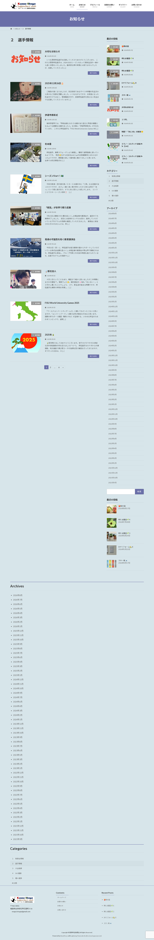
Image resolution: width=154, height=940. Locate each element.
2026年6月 (112, 223)
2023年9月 (112, 370)
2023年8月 (112, 375)
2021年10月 (113, 478)
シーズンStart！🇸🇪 (54, 176)
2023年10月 (113, 365)
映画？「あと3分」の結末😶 (132, 132)
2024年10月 (113, 316)
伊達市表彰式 (51, 115)
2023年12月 (113, 355)
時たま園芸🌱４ (128, 58)
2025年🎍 (50, 334)
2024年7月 (112, 326)
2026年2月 (112, 243)
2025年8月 (112, 272)
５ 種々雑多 (113, 196)
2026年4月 (112, 233)
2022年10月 (113, 419)
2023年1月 (112, 404)
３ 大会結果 (113, 186)
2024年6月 (112, 331)
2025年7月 (112, 277)
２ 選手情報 (113, 181)
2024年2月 (112, 346)
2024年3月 (112, 341)
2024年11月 (113, 311)
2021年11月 (113, 473)
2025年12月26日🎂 (54, 83)
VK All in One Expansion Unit (92, 936)
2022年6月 (112, 438)
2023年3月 (112, 394)
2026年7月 (112, 218)
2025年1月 (112, 302)
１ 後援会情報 (114, 176)
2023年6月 (112, 385)
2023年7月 (112, 380)
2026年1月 (112, 248)
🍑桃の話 (125, 46)
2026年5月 (112, 228)
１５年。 (125, 119)
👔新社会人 (50, 271)
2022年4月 (112, 448)
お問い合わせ (61, 910)
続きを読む (93, 73)
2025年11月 (113, 257)
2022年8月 (112, 429)
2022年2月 (112, 458)
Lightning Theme (76, 936)
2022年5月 (112, 443)
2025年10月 (113, 262)
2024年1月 (112, 350)
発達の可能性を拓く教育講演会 (60, 239)
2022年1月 (112, 463)
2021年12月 (113, 468)
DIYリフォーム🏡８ (129, 83)
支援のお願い (61, 902)
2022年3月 (112, 453)
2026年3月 (112, 238)
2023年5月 (112, 390)
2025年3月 (112, 292)
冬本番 (48, 144)
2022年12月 (113, 409)
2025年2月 (112, 297)
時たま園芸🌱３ (128, 71)
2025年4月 (112, 287)
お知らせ (60, 906)
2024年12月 (113, 306)
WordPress (64, 936)
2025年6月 (112, 282)
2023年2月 (112, 399)
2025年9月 (112, 267)
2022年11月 (113, 414)
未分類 (110, 200)
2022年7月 (112, 434)
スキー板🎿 (126, 95)
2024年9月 (112, 321)
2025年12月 (113, 253)
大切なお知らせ (52, 51)
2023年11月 (113, 360)
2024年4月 (112, 336)
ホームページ (61, 897)
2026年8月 (112, 213)
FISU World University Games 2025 (62, 303)
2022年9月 (112, 424)
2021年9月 (112, 483)
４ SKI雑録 (113, 191)
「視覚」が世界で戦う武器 (58, 207)
